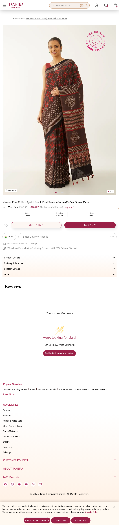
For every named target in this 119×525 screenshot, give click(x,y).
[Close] (114, 506)
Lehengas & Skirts (12, 436)
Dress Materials (10, 431)
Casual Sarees (82, 389)
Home (15, 18)
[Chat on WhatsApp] (33, 484)
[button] (56, 192)
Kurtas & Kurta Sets (12, 420)
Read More (8, 394)
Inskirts (7, 441)
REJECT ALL (60, 520)
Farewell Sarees (99, 389)
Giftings (7, 452)
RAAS (33, 389)
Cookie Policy (92, 512)
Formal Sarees (65, 389)
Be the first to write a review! (59, 353)
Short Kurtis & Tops (12, 426)
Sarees (22, 18)
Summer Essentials (47, 389)
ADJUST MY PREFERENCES (37, 520)
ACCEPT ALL (80, 520)
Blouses (7, 415)
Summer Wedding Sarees (15, 389)
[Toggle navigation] (5, 5)
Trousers (7, 447)
